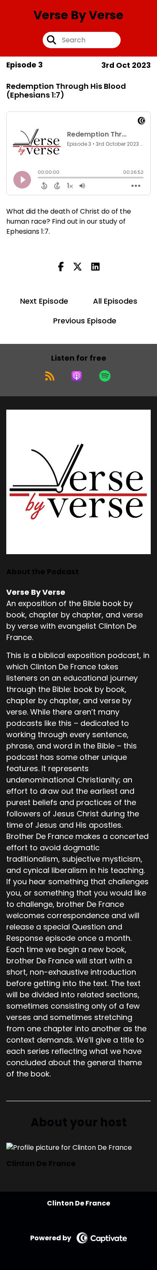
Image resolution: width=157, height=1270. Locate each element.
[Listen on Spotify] (105, 376)
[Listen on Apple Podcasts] (76, 376)
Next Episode (44, 301)
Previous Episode (84, 320)
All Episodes (115, 301)
